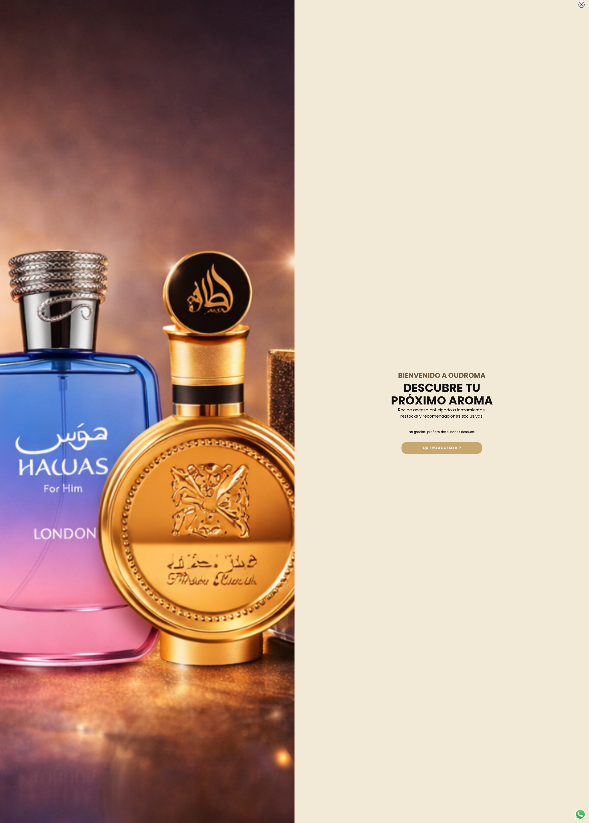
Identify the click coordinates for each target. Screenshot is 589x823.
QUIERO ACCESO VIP (442, 447)
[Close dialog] (581, 5)
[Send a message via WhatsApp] (580, 814)
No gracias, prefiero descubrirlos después (442, 432)
